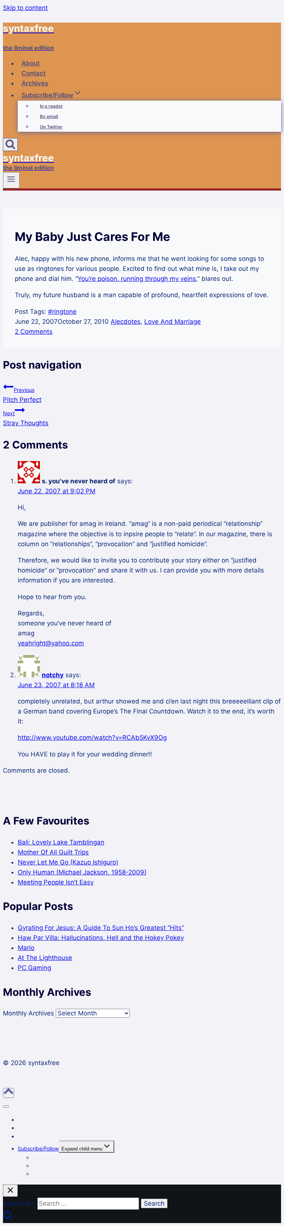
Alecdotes (126, 321)
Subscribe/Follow (38, 1148)
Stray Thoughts (25, 418)
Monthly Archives (28, 1013)
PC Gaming (34, 967)
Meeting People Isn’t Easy (56, 882)
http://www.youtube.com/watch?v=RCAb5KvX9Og (92, 737)
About (30, 63)
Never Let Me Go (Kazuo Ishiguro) (68, 862)
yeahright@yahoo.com (51, 643)
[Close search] (10, 1191)
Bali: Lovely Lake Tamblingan (61, 842)
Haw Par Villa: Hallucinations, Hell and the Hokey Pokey (101, 937)
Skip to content (25, 7)
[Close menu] (6, 1106)
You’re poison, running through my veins (137, 278)
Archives (34, 83)
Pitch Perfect (22, 395)
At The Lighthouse (45, 957)
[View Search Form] (10, 144)
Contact (33, 73)
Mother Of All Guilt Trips (53, 852)
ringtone (62, 311)
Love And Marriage (172, 321)
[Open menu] (11, 180)
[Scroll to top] (8, 1093)
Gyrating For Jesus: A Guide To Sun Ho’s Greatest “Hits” (101, 927)
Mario (26, 947)
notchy (53, 675)
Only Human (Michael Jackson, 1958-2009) (82, 872)
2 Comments (34, 331)
